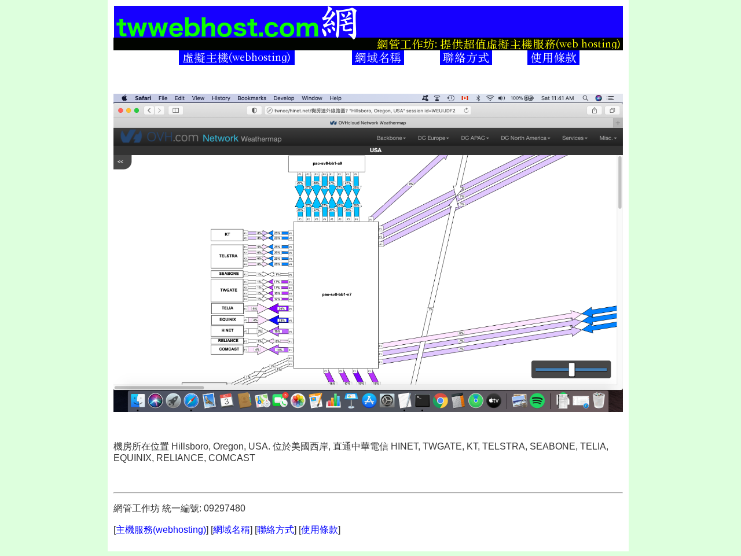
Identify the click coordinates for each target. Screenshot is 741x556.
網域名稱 (231, 530)
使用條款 (319, 530)
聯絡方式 (275, 530)
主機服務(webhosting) (161, 530)
